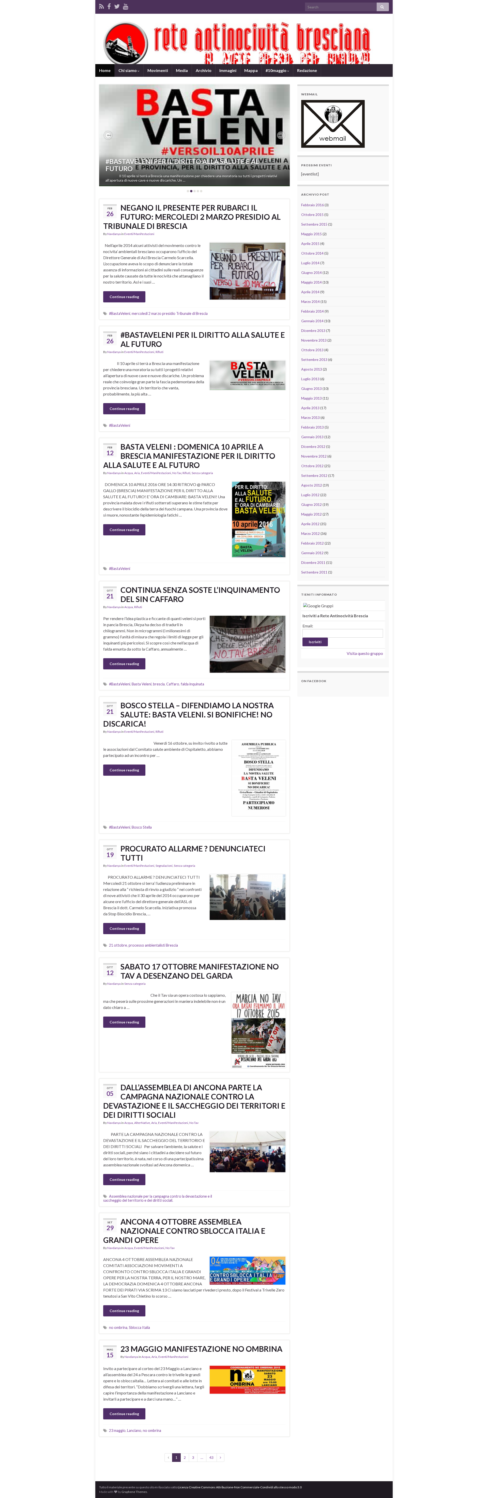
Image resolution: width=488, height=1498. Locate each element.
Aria (137, 473)
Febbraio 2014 (312, 311)
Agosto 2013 (311, 369)
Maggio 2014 (311, 282)
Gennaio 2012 (312, 553)
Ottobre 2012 (312, 466)
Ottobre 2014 (312, 253)
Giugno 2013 (311, 388)
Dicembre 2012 (313, 446)
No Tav (176, 473)
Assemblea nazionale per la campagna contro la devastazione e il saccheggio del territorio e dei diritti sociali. (157, 1198)
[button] (108, 135)
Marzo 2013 (310, 417)
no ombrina (118, 1327)
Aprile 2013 (310, 408)
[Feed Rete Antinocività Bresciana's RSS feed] (101, 5)
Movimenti (157, 70)
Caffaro (172, 684)
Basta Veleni (141, 684)
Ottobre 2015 (312, 214)
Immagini (227, 70)
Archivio (203, 70)
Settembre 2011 (314, 572)
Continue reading (124, 297)
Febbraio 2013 (312, 427)
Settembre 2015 (314, 224)
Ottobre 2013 (312, 350)
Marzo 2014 (310, 301)
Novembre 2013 (314, 340)
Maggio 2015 (311, 234)
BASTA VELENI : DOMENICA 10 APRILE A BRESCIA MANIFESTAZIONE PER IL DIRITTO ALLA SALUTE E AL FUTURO (189, 455)
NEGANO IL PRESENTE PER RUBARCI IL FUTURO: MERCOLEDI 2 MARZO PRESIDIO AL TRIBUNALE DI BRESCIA (192, 216)
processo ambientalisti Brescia (153, 945)
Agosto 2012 (311, 485)
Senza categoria (202, 473)
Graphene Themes (134, 1492)
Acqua (128, 473)
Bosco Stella (142, 827)
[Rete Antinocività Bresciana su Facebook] (109, 5)
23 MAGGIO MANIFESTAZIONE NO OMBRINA (201, 1348)
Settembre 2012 (314, 475)
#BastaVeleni (119, 313)
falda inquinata (192, 684)
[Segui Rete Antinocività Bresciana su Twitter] (117, 5)
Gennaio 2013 (312, 437)
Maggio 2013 (311, 398)
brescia (159, 684)
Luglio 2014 (310, 263)
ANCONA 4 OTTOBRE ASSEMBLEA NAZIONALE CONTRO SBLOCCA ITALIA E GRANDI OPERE (184, 1230)
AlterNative (142, 1123)
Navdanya (114, 234)
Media (182, 70)
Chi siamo (128, 70)
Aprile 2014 (310, 292)
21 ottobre (118, 945)
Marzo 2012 (310, 533)
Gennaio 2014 (312, 321)
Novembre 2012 (314, 456)
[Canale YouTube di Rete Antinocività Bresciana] (125, 5)
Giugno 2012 (311, 504)
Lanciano (134, 1430)
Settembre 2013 (314, 359)
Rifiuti (159, 352)
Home (105, 70)
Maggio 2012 (311, 514)
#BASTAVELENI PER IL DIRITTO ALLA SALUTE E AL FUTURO (182, 165)
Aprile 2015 (310, 243)
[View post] (194, 135)
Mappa (251, 70)
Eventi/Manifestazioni (139, 234)
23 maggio (117, 1430)
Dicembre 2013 (313, 330)
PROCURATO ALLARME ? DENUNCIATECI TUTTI (193, 853)
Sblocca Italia (139, 1327)
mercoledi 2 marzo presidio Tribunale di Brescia (170, 313)
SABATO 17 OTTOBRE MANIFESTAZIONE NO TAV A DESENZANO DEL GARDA (199, 971)
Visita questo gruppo (365, 653)
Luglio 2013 (310, 379)
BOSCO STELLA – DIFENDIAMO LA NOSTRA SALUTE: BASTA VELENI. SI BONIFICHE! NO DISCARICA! (188, 714)
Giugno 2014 (311, 272)
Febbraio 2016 (312, 205)
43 (211, 1457)
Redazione (307, 70)
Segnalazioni (164, 866)
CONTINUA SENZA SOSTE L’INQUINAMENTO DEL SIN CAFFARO (200, 594)
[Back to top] (476, 1486)
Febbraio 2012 (312, 543)
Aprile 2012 (310, 524)
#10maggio (276, 70)
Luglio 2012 (310, 495)
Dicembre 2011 (313, 562)
